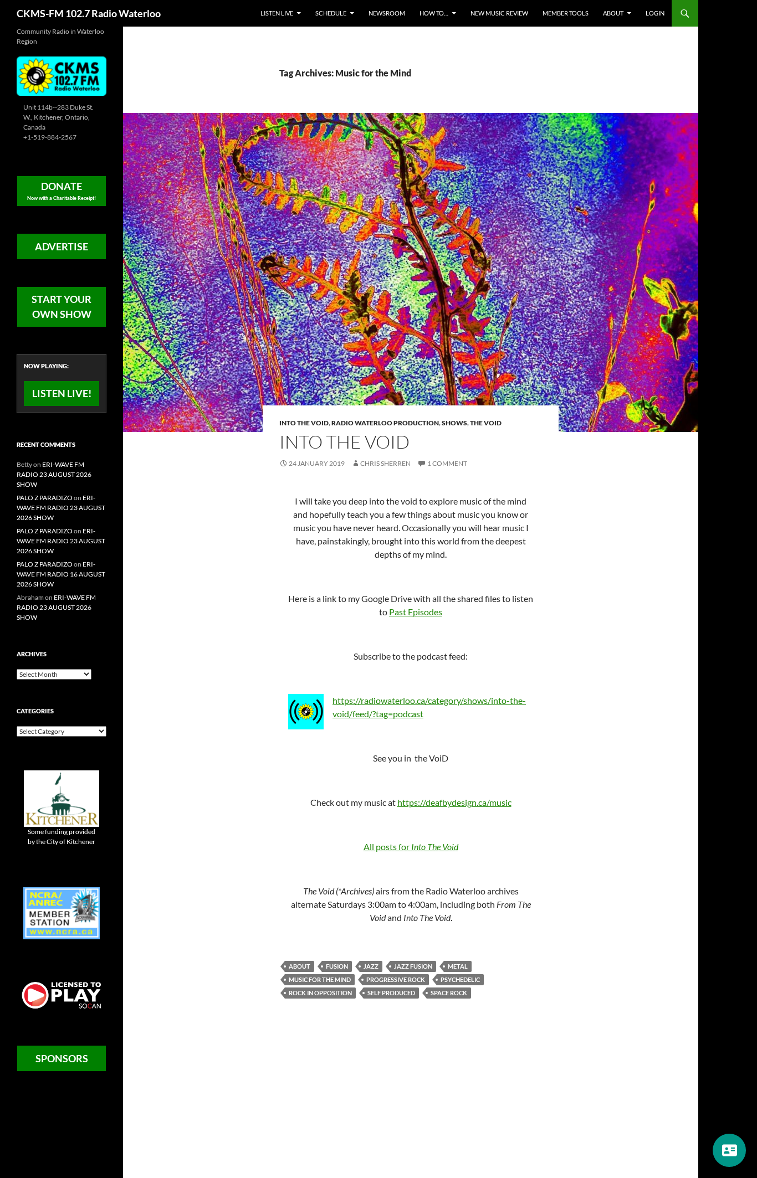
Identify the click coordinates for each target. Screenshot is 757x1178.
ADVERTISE (61, 246)
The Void (486, 423)
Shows (454, 423)
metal (458, 966)
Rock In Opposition (320, 992)
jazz (371, 966)
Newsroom (387, 13)
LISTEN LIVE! (61, 393)
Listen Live (276, 13)
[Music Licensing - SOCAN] (61, 995)
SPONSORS (61, 1058)
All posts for (411, 846)
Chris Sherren (385, 463)
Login (655, 13)
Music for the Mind (320, 979)
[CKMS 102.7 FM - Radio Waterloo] (61, 75)
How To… (434, 13)
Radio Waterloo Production (385, 423)
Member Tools (566, 13)
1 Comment (447, 463)
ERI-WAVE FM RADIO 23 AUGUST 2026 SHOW (54, 474)
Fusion (337, 966)
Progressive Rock (395, 979)
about (299, 966)
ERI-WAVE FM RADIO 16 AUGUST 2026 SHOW (61, 574)
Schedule (330, 13)
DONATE (61, 190)
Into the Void (304, 423)
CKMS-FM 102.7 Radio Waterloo (89, 13)
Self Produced (391, 992)
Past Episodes (415, 611)
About (613, 13)
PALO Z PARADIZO (45, 497)
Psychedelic (460, 979)
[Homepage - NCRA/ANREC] (61, 912)
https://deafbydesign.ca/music (454, 802)
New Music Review (499, 13)
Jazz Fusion (413, 966)
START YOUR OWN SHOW (61, 306)
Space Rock (449, 992)
